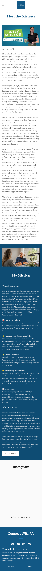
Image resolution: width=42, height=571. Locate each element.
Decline (11, 566)
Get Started (10, 454)
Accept (31, 566)
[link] (21, 5)
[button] (4, 5)
